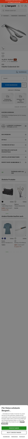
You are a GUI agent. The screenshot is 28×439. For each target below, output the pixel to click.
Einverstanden (14, 428)
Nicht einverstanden (14, 432)
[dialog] (14, 422)
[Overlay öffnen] (20, 2)
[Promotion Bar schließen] (26, 2)
